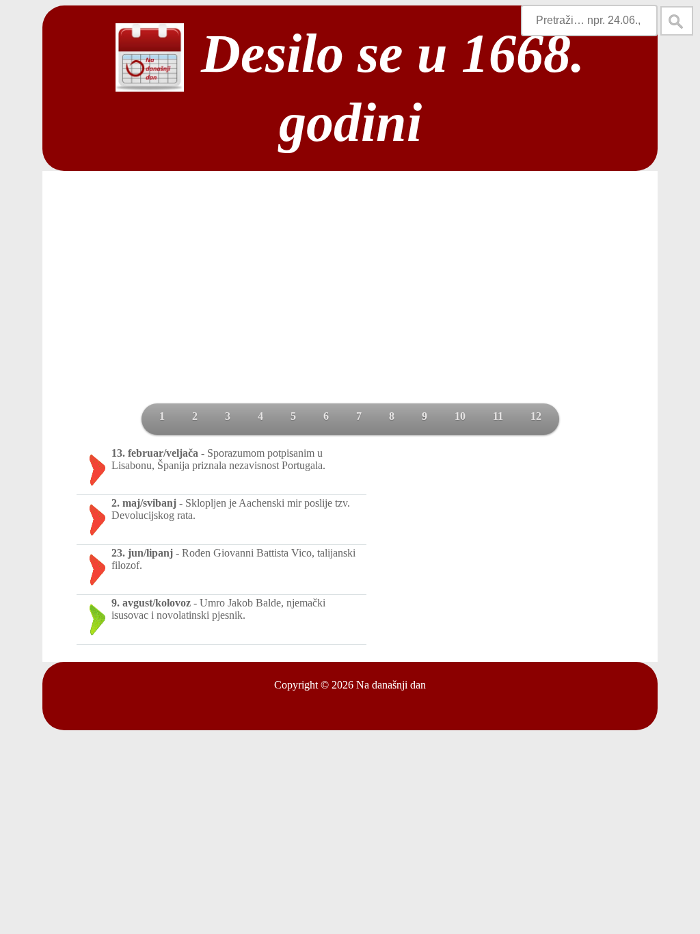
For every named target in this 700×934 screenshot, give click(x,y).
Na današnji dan (391, 685)
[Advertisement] (350, 301)
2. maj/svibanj (143, 503)
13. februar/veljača (154, 453)
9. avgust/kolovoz (151, 603)
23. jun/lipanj (142, 553)
